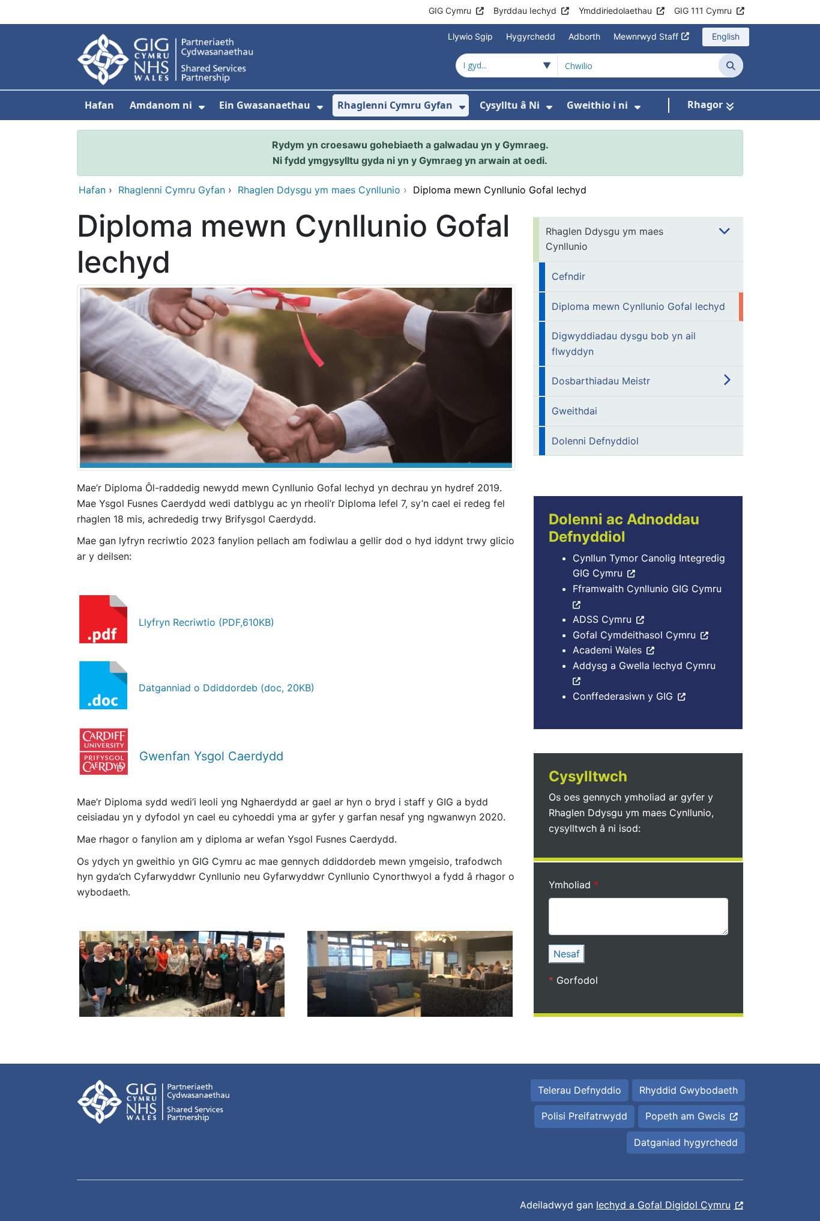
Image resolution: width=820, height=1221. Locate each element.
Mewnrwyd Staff (645, 36)
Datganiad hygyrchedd (686, 1142)
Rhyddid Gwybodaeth (688, 1090)
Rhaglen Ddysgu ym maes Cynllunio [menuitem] (604, 239)
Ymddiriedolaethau (615, 10)
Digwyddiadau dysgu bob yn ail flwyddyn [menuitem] (624, 343)
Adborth (584, 36)
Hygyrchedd (530, 36)
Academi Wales (607, 650)
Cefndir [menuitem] (568, 276)
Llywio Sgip (470, 36)
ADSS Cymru (602, 619)
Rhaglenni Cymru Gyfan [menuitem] (395, 105)
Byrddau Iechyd (524, 10)
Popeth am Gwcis (685, 1116)
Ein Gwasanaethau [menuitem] (264, 105)
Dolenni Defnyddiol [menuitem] (595, 441)
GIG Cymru (450, 10)
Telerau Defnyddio (579, 1090)
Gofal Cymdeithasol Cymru (634, 635)
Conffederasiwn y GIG (623, 696)
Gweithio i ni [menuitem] (597, 105)
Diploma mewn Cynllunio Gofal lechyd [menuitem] (638, 306)
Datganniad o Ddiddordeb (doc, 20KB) (227, 688)
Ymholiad (571, 885)
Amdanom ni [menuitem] (161, 105)
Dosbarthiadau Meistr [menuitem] (601, 381)
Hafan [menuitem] (99, 105)
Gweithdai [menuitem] (574, 411)
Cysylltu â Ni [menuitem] (510, 105)
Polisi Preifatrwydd (584, 1116)
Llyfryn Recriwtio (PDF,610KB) (206, 622)
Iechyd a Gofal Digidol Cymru (663, 1205)
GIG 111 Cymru (703, 10)
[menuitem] (201, 107)
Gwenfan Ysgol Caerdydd (211, 756)
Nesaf (566, 954)
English (726, 36)
